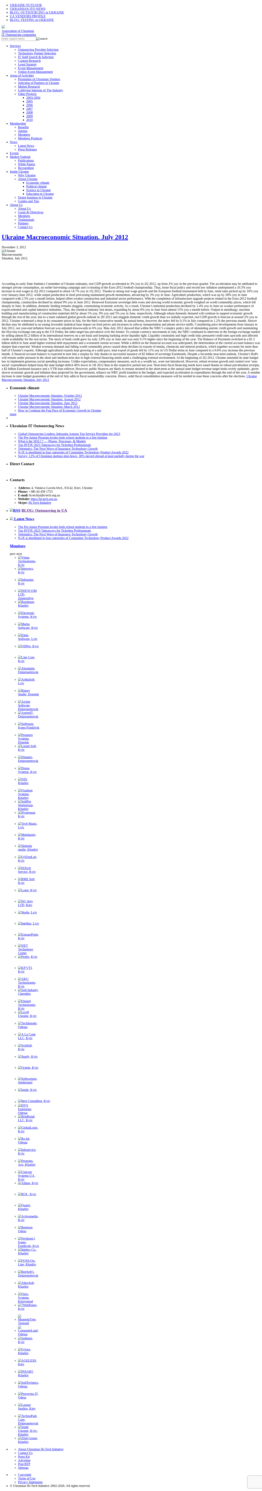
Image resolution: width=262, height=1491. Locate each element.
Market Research (29, 86)
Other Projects (27, 94)
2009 (29, 116)
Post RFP (24, 1464)
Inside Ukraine (19, 171)
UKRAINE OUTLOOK (26, 5)
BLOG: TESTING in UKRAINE (32, 20)
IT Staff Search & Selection (36, 57)
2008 (29, 112)
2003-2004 (33, 97)
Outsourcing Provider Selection (38, 49)
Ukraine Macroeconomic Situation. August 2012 (49, 399)
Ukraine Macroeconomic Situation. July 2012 (65, 237)
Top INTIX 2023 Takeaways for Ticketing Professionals (54, 445)
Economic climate (37, 182)
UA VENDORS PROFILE (28, 16)
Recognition (26, 168)
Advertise (24, 1460)
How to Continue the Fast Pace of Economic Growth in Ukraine (59, 410)
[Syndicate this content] (15, 510)
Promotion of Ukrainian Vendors (39, 79)
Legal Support (27, 64)
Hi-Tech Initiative (39, 502)
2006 (29, 105)
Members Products (30, 138)
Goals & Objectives (30, 212)
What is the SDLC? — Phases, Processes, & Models (52, 441)
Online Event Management (35, 72)
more (13, 414)
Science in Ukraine (38, 190)
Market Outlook (20, 157)
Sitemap (23, 1467)
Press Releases (27, 149)
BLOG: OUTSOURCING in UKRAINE (37, 12)
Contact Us (25, 227)
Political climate (36, 186)
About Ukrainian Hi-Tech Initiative (40, 1449)
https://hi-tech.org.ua (44, 499)
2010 (29, 120)
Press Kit (24, 1456)
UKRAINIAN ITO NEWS (27, 8)
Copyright (24, 1474)
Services (15, 46)
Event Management (30, 68)
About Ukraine (27, 179)
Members (24, 134)
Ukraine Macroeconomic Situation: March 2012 (49, 406)
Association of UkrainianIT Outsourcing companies (19, 32)
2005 (29, 101)
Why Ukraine (27, 175)
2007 (29, 108)
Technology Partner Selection (37, 53)
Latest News (26, 145)
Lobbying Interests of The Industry (40, 90)
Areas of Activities (22, 75)
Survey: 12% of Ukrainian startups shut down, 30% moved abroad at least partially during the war (81, 456)
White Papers (26, 164)
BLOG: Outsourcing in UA (44, 510)
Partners (23, 223)
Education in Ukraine (40, 194)
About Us (16, 205)
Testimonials (26, 219)
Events (14, 153)
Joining (22, 131)
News (13, 142)
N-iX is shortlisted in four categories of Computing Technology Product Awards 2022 (73, 452)
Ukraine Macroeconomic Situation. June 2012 (47, 403)
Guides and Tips (28, 201)
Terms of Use (26, 1478)
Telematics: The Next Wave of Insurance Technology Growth (58, 448)
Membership (18, 123)
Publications (26, 160)
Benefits (23, 127)
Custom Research (29, 60)
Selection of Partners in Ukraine (38, 83)
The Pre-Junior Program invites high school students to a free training (62, 437)
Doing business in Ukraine (35, 197)
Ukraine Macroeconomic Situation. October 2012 (50, 395)
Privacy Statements (30, 1482)
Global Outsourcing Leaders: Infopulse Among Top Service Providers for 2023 (69, 434)
